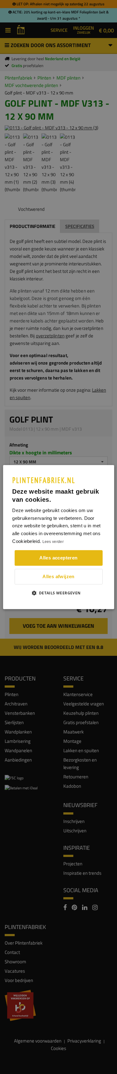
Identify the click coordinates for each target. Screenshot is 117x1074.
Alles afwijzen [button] (58, 576)
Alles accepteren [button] (58, 557)
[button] (58, 593)
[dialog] (58, 537)
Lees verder (53, 541)
